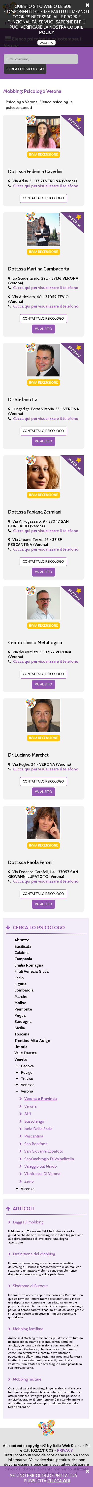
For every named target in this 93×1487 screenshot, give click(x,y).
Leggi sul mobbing (28, 1222)
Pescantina (33, 1136)
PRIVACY (65, 1450)
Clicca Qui (58, 1480)
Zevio (29, 1181)
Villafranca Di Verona (42, 1173)
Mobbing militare (27, 1379)
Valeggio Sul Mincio (40, 1166)
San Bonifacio (36, 1143)
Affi (27, 1113)
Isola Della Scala (38, 1128)
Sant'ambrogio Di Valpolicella (49, 1159)
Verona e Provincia (40, 1098)
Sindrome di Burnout (30, 1285)
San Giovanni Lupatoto (43, 1151)
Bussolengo (34, 1121)
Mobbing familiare (28, 1328)
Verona (30, 1106)
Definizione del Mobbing (34, 1254)
